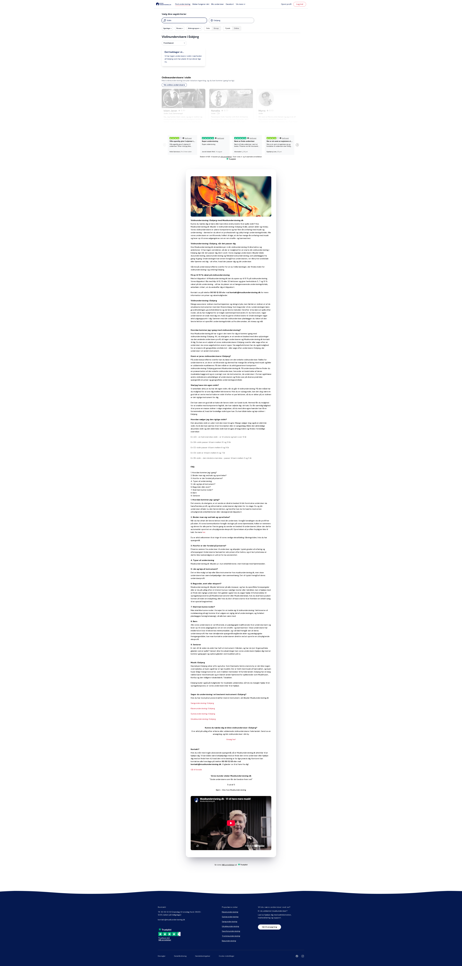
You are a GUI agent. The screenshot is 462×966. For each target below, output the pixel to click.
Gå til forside (196, 769)
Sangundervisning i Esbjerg (202, 703)
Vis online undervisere (174, 85)
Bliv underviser (217, 4)
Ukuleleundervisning (230, 926)
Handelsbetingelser (202, 956)
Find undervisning (182, 4)
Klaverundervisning (230, 912)
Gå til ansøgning (269, 927)
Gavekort (230, 4)
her (203, 532)
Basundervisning (229, 941)
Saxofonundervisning (231, 931)
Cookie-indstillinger (226, 956)
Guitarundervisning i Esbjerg (203, 713)
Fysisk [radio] (227, 28)
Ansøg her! (231, 739)
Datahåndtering (180, 956)
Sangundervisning (229, 921)
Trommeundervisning (231, 936)
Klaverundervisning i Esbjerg (203, 708)
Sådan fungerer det (200, 4)
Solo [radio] (208, 28)
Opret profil (286, 4)
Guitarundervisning (230, 916)
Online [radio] (236, 28)
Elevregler (161, 956)
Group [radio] (216, 28)
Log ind (299, 4)
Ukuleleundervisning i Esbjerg (203, 719)
